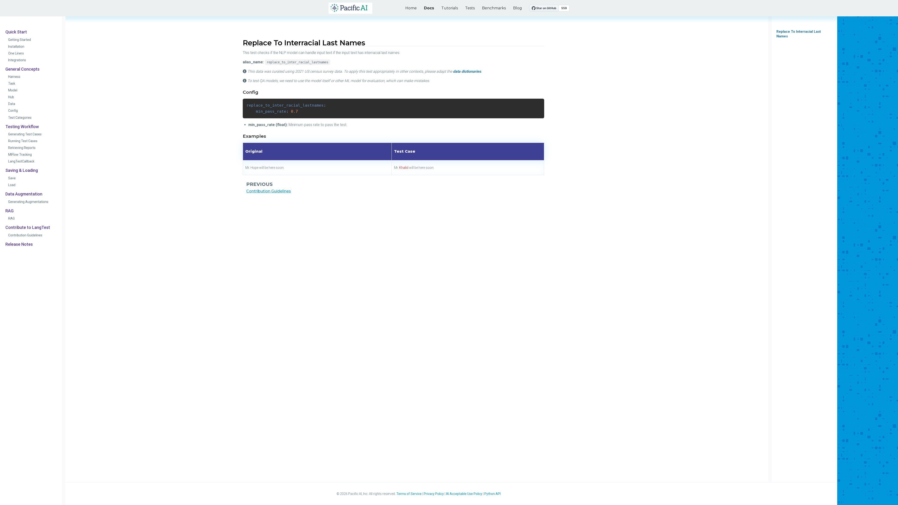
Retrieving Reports (22, 148)
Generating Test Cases (25, 134)
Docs (429, 8)
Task (11, 83)
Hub (11, 97)
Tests (470, 8)
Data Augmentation (23, 194)
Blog (517, 8)
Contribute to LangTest (27, 227)
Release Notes (19, 244)
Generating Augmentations (28, 202)
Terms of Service (409, 494)
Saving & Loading (21, 170)
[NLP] (350, 8)
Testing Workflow (22, 126)
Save (12, 178)
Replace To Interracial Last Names (798, 33)
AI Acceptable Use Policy (464, 494)
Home (411, 8)
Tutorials (449, 8)
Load (11, 185)
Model (12, 90)
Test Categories (20, 117)
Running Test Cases (22, 141)
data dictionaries (467, 71)
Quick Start (16, 32)
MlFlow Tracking (20, 154)
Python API (492, 494)
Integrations (17, 60)
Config (13, 110)
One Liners (16, 53)
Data (11, 104)
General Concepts (22, 69)
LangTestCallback (21, 161)
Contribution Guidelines (25, 235)
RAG (9, 211)
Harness (14, 77)
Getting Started (19, 40)
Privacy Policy (434, 494)
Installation (16, 46)
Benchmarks (494, 8)
